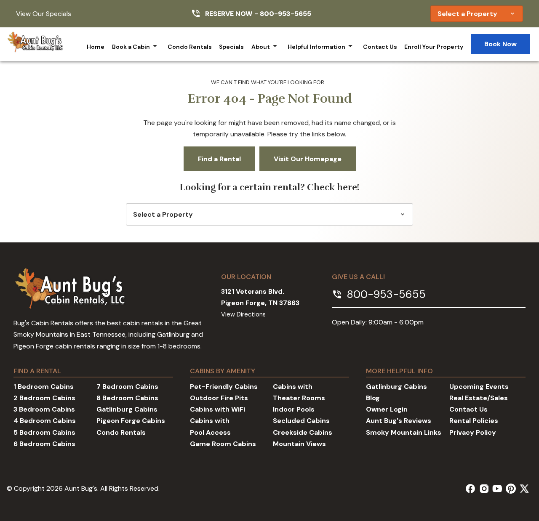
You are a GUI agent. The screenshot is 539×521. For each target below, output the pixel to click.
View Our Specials (43, 13)
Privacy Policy (472, 432)
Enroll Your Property (433, 47)
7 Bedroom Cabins (127, 386)
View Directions (243, 314)
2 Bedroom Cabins (44, 397)
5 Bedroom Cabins (44, 432)
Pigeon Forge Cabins (130, 420)
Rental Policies (473, 420)
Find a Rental (219, 158)
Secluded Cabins (301, 420)
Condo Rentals (190, 47)
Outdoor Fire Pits (219, 397)
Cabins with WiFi (217, 409)
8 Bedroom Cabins (127, 397)
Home (95, 47)
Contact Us (380, 47)
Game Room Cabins (223, 443)
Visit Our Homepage (308, 158)
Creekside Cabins (302, 432)
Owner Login (387, 409)
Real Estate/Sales (478, 397)
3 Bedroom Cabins (44, 409)
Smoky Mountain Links (403, 432)
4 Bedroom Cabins (44, 420)
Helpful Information (316, 47)
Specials (231, 47)
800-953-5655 (285, 13)
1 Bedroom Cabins (43, 386)
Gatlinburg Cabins (126, 409)
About (260, 47)
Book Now (500, 44)
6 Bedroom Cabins (44, 443)
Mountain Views (299, 443)
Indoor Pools (294, 409)
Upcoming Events (479, 386)
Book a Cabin (131, 47)
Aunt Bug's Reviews (398, 420)
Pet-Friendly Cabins (224, 386)
